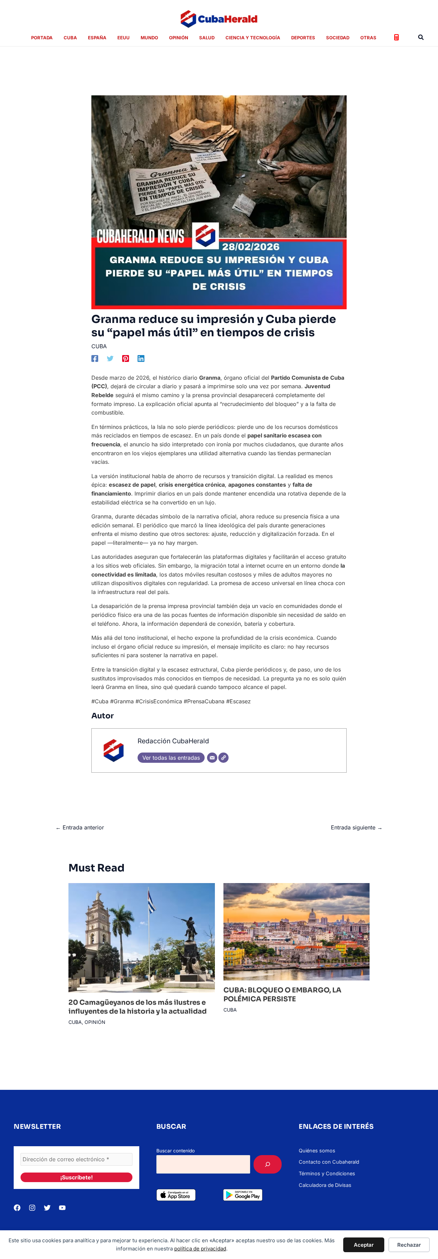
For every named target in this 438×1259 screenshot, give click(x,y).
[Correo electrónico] (212, 758)
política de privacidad (200, 1248)
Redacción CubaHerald (173, 741)
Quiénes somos (317, 1150)
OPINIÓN (95, 1022)
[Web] (223, 758)
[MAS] (268, 1164)
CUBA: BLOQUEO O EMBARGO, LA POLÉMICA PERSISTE (282, 994)
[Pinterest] (125, 358)
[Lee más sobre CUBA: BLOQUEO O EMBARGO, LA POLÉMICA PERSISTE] (296, 931)
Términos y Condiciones (327, 1173)
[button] (421, 37)
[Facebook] (94, 358)
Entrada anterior (79, 827)
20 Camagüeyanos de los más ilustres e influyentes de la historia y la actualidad (137, 1007)
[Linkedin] (141, 358)
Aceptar (364, 1245)
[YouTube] (62, 1207)
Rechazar (409, 1245)
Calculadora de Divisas (325, 1185)
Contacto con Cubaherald (329, 1162)
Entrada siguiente (357, 827)
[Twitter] (110, 358)
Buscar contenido (175, 1150)
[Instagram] (32, 1207)
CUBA (99, 346)
